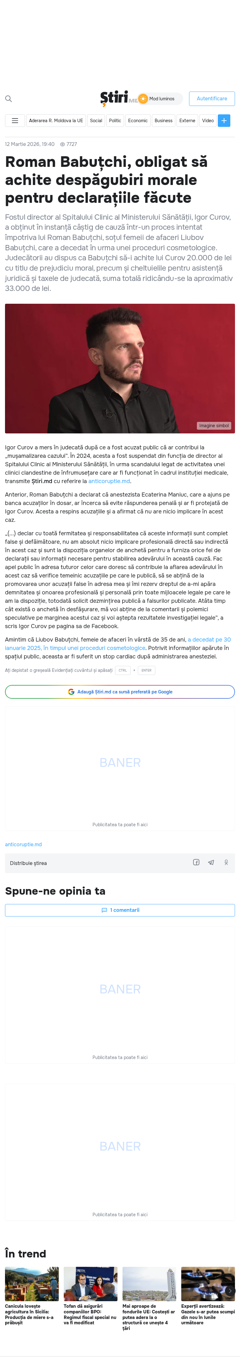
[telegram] (211, 862)
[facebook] (196, 862)
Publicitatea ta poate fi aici (120, 824)
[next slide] (230, 1291)
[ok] (226, 862)
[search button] (8, 98)
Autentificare (212, 98)
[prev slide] (9, 1291)
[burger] (15, 120)
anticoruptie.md (109, 481)
